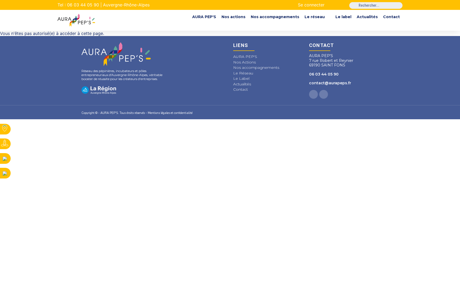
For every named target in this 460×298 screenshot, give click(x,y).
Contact (391, 16)
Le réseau (315, 16)
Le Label (241, 78)
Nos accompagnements (275, 16)
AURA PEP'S (204, 16)
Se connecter (311, 4)
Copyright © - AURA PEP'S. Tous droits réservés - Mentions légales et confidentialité (136, 113)
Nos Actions (244, 62)
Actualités (367, 16)
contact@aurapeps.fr (330, 83)
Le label (343, 16)
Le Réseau (243, 73)
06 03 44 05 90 (324, 74)
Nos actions (233, 16)
